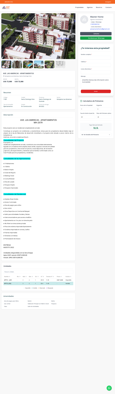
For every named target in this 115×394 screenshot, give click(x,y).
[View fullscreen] (72, 56)
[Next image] (72, 36)
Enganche (99, 105)
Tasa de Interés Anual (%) (87, 113)
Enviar (96, 91)
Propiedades (79, 7)
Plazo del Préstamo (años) (103, 113)
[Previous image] (4, 36)
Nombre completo (86, 54)
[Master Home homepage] (6, 7)
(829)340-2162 (9, 2)
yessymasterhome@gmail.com (100, 29)
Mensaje (83, 76)
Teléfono (84, 61)
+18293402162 (94, 24)
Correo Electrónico (86, 69)
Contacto (108, 7)
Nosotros (99, 7)
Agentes (90, 7)
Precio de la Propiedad (86, 105)
